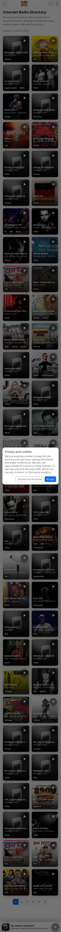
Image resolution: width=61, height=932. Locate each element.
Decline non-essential (30, 479)
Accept (50, 479)
